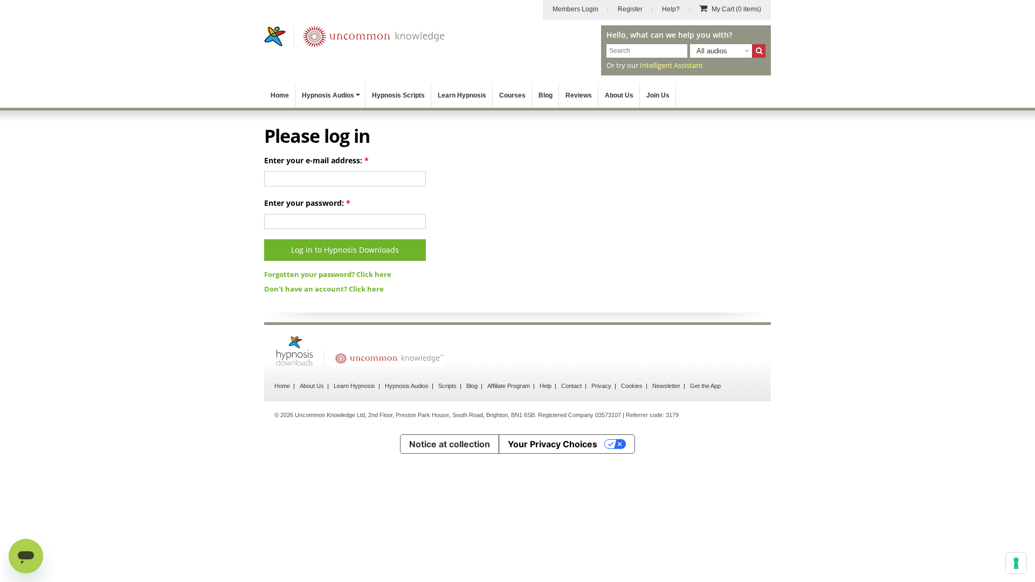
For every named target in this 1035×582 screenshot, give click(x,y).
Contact (571, 386)
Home (280, 95)
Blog (546, 95)
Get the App (705, 386)
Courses (512, 95)
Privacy (601, 386)
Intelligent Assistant (671, 65)
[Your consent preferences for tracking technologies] (1016, 563)
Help (545, 386)
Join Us (658, 95)
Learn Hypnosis (462, 95)
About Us (619, 95)
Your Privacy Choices (552, 444)
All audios (711, 51)
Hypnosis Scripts (398, 95)
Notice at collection (449, 444)
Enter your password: (307, 203)
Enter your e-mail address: (316, 160)
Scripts (447, 386)
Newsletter (666, 386)
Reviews (578, 95)
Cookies (632, 386)
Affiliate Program (508, 386)
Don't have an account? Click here (324, 289)
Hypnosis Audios (328, 95)
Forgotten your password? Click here (327, 274)
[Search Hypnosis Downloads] (758, 51)
